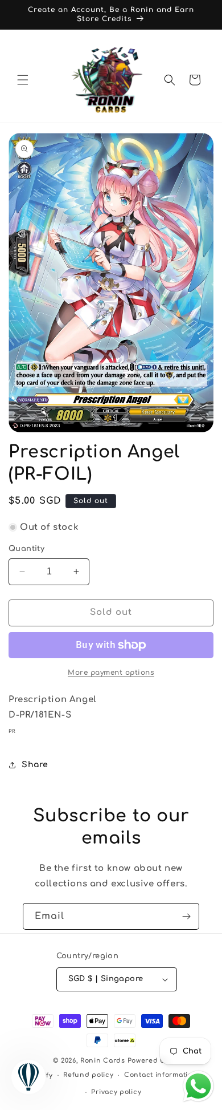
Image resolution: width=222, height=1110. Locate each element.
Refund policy (88, 1075)
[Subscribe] (186, 916)
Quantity (26, 549)
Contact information (160, 1075)
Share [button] (35, 764)
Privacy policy (116, 1092)
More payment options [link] (111, 672)
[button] (22, 79)
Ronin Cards (102, 1060)
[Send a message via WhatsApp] (198, 1086)
